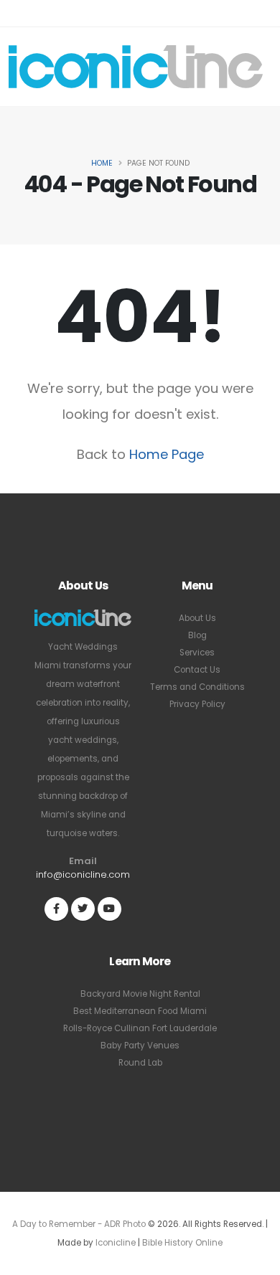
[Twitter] (83, 909)
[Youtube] (109, 909)
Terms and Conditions (197, 687)
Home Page (166, 454)
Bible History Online (182, 1242)
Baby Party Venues (140, 1045)
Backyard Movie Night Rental (140, 994)
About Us (197, 618)
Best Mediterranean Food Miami (140, 1011)
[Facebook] (56, 909)
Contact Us (197, 670)
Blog (197, 635)
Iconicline (115, 1242)
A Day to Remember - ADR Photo (79, 1224)
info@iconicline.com (83, 874)
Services (197, 652)
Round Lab (140, 1062)
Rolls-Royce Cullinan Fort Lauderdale (140, 1028)
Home (102, 163)
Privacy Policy (197, 704)
